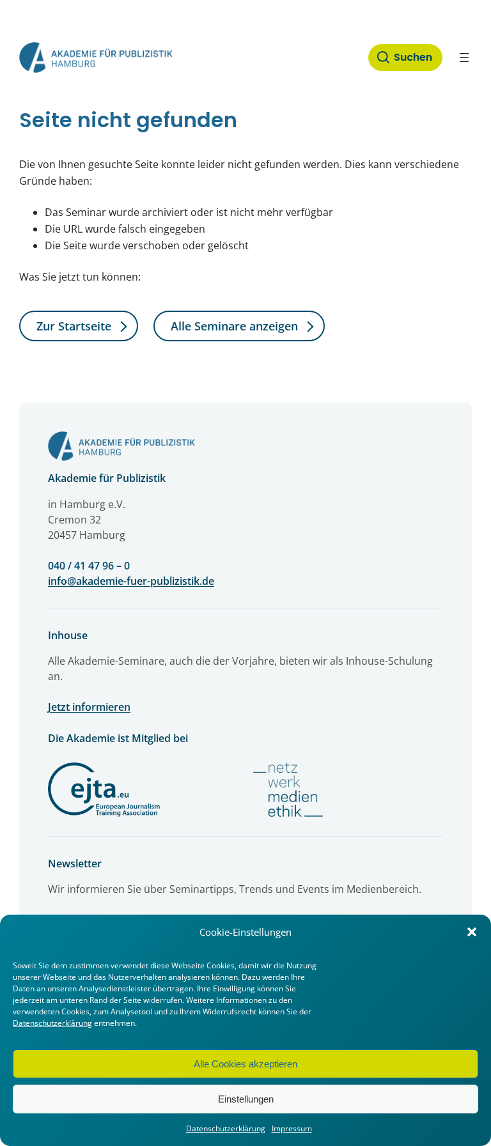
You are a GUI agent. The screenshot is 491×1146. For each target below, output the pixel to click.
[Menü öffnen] (464, 57)
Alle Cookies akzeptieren (245, 1063)
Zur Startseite (73, 326)
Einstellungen (246, 1099)
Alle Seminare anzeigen (234, 326)
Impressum (292, 1128)
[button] (471, 931)
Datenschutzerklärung (52, 1023)
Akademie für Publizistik (107, 478)
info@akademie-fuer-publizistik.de (131, 581)
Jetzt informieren (89, 707)
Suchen (413, 57)
